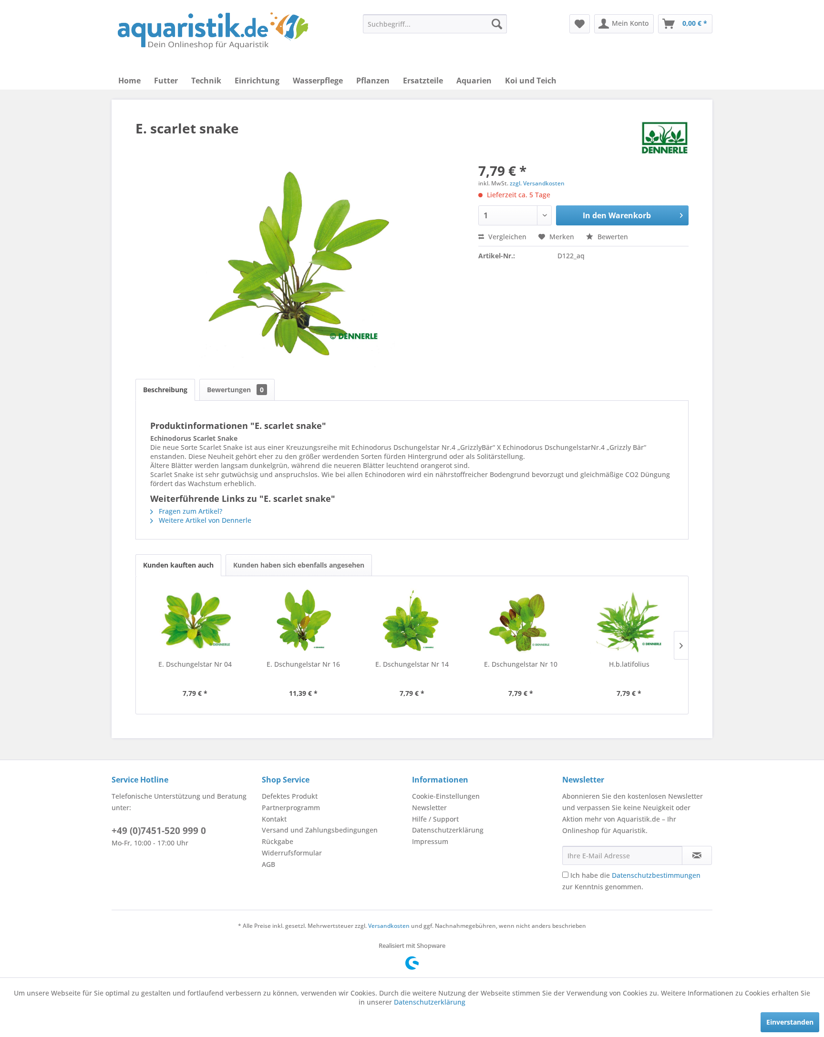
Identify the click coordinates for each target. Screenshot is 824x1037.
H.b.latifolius (629, 664)
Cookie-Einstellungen (446, 796)
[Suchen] (497, 23)
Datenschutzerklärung (448, 829)
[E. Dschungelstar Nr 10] (521, 621)
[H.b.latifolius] (629, 621)
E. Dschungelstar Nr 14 (412, 664)
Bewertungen (235, 389)
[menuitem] (435, 23)
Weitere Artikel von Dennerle (204, 520)
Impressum (430, 841)
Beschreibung (165, 389)
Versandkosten (389, 926)
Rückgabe (277, 841)
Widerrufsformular (292, 852)
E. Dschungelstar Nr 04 (195, 664)
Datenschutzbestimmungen (656, 875)
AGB (268, 864)
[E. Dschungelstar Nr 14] (412, 621)
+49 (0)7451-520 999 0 (159, 830)
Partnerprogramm (291, 807)
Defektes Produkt (290, 796)
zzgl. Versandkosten (537, 183)
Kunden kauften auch (178, 564)
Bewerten (612, 236)
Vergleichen (506, 236)
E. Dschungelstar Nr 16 (303, 664)
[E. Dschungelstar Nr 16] (304, 621)
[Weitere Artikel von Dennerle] (664, 137)
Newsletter (429, 807)
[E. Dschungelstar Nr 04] (195, 621)
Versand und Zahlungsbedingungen (320, 829)
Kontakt (274, 819)
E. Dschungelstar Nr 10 (520, 664)
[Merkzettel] (579, 23)
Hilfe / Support (435, 819)
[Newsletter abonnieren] (697, 855)
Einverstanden (790, 1022)
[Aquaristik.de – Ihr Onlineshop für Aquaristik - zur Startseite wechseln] (212, 31)
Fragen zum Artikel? (189, 511)
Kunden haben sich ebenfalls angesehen (298, 564)
